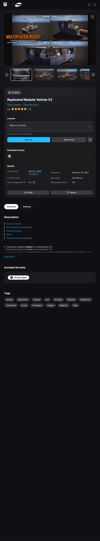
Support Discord (14, 224)
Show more (9, 256)
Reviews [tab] (27, 206)
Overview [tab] (11, 206)
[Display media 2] (67, 75)
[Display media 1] (44, 75)
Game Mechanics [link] (31, 104)
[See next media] (93, 75)
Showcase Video (14, 231)
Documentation (13, 227)
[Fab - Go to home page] (18, 4)
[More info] (34, 182)
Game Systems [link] (13, 104)
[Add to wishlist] (90, 139)
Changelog (33, 174)
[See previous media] (7, 75)
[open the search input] (89, 5)
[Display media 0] (21, 75)
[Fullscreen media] (92, 16)
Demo (9, 234)
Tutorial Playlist (13, 238)
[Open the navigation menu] (95, 5)
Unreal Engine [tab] (20, 277)
